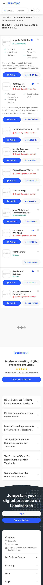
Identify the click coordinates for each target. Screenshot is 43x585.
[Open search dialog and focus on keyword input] (4, 10)
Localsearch (5, 17)
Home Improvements (25, 17)
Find (14, 17)
